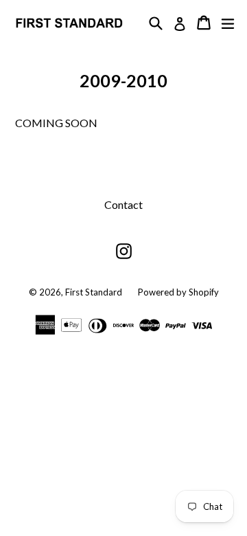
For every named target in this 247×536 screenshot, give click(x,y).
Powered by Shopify (178, 292)
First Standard (94, 292)
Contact (123, 204)
